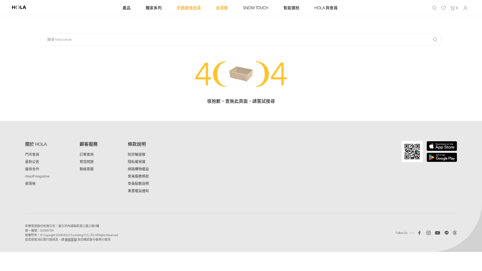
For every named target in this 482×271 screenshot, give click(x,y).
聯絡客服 (87, 169)
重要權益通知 (138, 191)
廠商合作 (32, 169)
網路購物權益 (138, 169)
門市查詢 (32, 154)
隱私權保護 (136, 162)
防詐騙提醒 (136, 154)
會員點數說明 (138, 183)
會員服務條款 (138, 176)
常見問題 (87, 162)
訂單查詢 (87, 154)
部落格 (30, 183)
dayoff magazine (37, 176)
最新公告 (32, 162)
